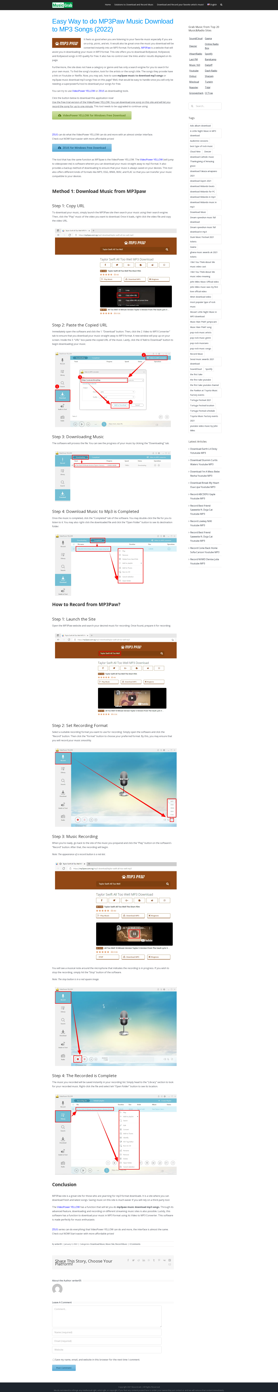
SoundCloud (196, 369)
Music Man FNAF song (201, 327)
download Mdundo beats (202, 186)
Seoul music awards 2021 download (202, 361)
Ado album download (200, 125)
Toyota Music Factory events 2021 (204, 418)
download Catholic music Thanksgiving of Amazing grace (202, 161)
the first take (196, 374)
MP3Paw (146, 47)
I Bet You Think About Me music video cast (202, 264)
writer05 (58, 1244)
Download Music (97, 1244)
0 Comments (135, 1244)
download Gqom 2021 (200, 180)
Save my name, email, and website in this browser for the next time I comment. (97, 1359)
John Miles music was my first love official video (204, 289)
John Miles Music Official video (204, 281)
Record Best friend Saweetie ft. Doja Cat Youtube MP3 (201, 510)
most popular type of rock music (202, 304)
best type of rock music (201, 146)
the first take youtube (200, 379)
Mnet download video (200, 296)
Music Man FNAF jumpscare (203, 321)
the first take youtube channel (204, 385)
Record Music (121, 1244)
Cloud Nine (195, 151)
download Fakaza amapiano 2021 (203, 173)
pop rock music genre (200, 337)
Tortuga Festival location (202, 405)
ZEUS (101, 90)
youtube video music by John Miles (204, 428)
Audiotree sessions (199, 140)
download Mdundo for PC (202, 191)
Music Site (110, 1244)
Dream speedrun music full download (203, 219)
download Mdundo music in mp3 (203, 204)
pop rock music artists (200, 332)
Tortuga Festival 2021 (200, 400)
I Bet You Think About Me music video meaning (202, 274)
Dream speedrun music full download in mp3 (203, 229)
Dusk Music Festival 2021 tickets (202, 239)
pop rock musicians (199, 343)
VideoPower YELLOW (83, 90)
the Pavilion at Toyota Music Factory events (203, 392)
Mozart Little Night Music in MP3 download (203, 314)
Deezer (207, 151)
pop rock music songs (200, 348)
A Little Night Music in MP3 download (203, 133)
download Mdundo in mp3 (202, 197)
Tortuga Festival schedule (202, 410)
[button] (221, 4)
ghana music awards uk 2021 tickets (204, 254)
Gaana (193, 247)
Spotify (208, 369)
